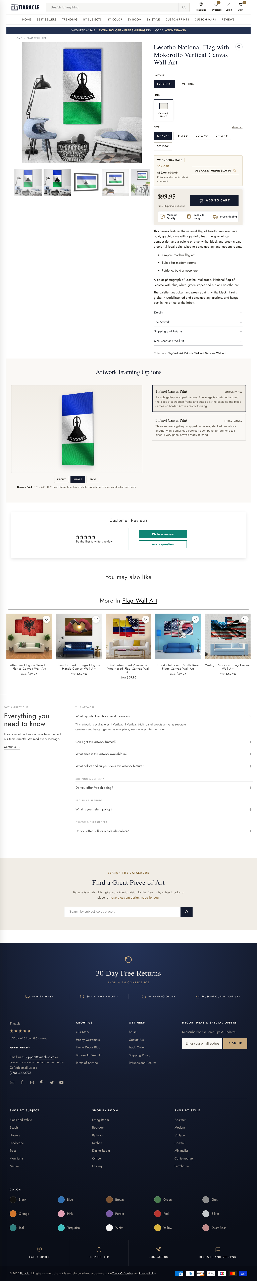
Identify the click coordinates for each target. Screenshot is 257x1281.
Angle (77, 479)
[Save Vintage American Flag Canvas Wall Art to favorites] (245, 619)
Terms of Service (87, 1062)
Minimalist (181, 1150)
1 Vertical (164, 84)
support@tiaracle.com (39, 1057)
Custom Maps (205, 19)
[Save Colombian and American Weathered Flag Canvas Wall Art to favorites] (145, 619)
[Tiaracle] (25, 7)
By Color (114, 19)
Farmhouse (181, 1166)
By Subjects (92, 19)
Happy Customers (88, 1039)
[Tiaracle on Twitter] (51, 1082)
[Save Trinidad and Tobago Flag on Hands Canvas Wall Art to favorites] (96, 619)
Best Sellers (47, 19)
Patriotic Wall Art (194, 353)
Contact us (12, 747)
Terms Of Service (122, 1273)
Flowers (15, 1135)
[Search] (183, 7)
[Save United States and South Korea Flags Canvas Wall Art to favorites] (195, 619)
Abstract (180, 1120)
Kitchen (97, 1143)
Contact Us (136, 1039)
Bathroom (98, 1135)
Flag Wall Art (36, 38)
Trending (70, 19)
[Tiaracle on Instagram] (32, 1082)
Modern (179, 1127)
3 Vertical (187, 84)
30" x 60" (163, 146)
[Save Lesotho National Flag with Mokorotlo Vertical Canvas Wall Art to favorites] (239, 46)
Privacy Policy (147, 1273)
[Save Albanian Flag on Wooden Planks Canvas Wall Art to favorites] (46, 619)
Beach (14, 1127)
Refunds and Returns (142, 1062)
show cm (237, 127)
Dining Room (101, 1150)
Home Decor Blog (88, 1047)
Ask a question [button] (163, 544)
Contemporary (184, 1158)
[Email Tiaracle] (12, 1082)
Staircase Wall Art (215, 353)
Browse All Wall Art (89, 1055)
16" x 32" (182, 135)
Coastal (179, 1143)
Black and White (21, 1120)
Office (96, 1158)
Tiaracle (24, 1273)
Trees (13, 1150)
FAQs (132, 1032)
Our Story (82, 1032)
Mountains (16, 1158)
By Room (135, 19)
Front (61, 479)
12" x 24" (163, 135)
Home (26, 19)
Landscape (17, 1143)
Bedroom (98, 1127)
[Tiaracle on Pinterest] (42, 1082)
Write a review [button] (163, 534)
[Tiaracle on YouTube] (61, 1082)
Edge (93, 479)
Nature (14, 1166)
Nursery (97, 1166)
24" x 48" (222, 135)
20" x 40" (202, 135)
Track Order (137, 1047)
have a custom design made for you (134, 897)
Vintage (179, 1135)
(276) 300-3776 (20, 1073)
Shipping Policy (139, 1055)
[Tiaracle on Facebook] (22, 1082)
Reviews (228, 19)
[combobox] (112, 7)
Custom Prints (177, 19)
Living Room (100, 1120)
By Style (153, 19)
